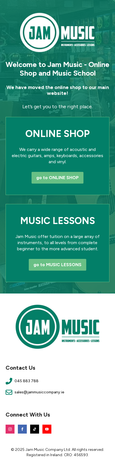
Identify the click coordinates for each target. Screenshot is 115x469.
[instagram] (10, 429)
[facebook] (22, 429)
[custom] (34, 429)
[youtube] (46, 429)
